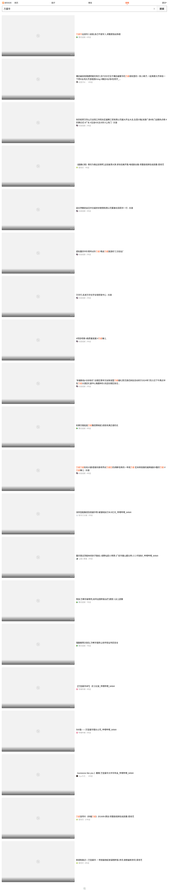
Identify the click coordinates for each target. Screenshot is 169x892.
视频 (127, 3)
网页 (16, 3)
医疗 (53, 3)
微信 (90, 3)
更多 (164, 3)
